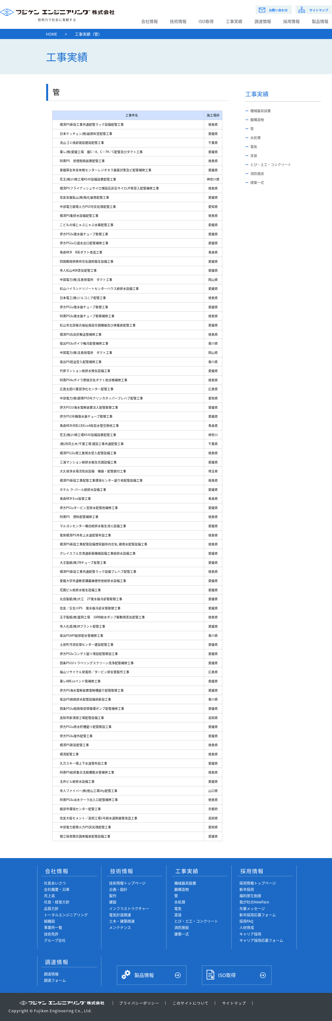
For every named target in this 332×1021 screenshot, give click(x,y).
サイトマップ (234, 1002)
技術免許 (51, 933)
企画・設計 (118, 889)
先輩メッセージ (252, 908)
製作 (112, 895)
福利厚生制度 (250, 895)
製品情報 (144, 975)
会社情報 (149, 21)
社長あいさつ (55, 882)
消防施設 (257, 173)
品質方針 (51, 908)
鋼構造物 (257, 119)
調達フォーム (55, 980)
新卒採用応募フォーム (257, 914)
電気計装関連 (120, 914)
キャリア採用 (250, 933)
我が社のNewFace (254, 901)
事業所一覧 (53, 927)
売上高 (49, 895)
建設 (112, 901)
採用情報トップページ (257, 882)
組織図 (49, 921)
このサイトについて (191, 1002)
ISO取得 (206, 21)
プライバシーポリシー (139, 1002)
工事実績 (234, 21)
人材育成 (246, 927)
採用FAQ (246, 921)
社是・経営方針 (57, 901)
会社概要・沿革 (57, 889)
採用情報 (291, 21)
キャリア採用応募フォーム (261, 940)
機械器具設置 (260, 110)
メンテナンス (120, 927)
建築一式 (257, 182)
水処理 (255, 137)
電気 (253, 146)
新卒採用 (246, 889)
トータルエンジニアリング (66, 914)
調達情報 (262, 21)
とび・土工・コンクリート (270, 164)
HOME (51, 34)
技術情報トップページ (127, 882)
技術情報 (178, 21)
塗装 (253, 155)
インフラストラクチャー (129, 908)
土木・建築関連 (122, 921)
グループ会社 (55, 940)
